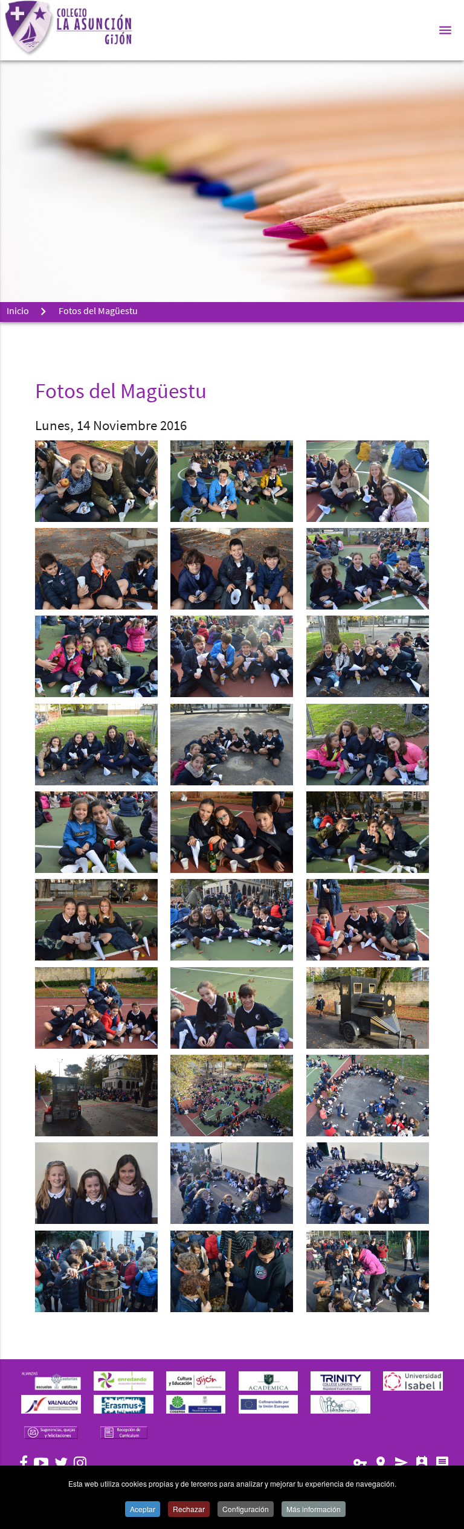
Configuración (245, 1509)
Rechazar (189, 1509)
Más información (313, 1509)
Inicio (18, 312)
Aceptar (142, 1509)
